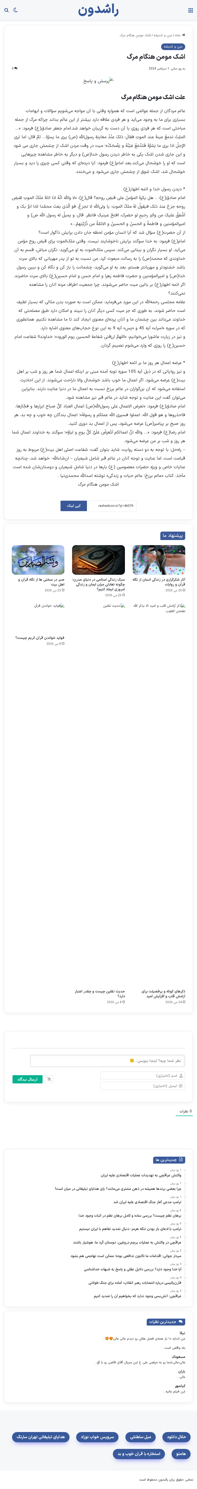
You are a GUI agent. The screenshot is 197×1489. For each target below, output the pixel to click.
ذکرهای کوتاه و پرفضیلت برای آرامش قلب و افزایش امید (163, 994)
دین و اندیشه (163, 35)
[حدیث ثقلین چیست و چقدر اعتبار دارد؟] (98, 795)
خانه (178, 35)
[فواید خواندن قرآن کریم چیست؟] (38, 618)
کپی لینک (74, 506)
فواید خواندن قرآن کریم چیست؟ (39, 638)
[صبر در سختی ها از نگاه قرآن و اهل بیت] (38, 560)
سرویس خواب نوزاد (97, 1437)
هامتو (181, 1454)
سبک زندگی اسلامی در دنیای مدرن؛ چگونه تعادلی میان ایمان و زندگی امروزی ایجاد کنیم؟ (98, 584)
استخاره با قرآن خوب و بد (138, 1454)
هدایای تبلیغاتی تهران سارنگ (41, 1437)
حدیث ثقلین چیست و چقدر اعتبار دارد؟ (100, 994)
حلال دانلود (176, 1437)
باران (181, 1371)
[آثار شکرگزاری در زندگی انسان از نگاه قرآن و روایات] (159, 560)
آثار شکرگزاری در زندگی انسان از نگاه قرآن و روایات (159, 582)
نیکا (182, 1333)
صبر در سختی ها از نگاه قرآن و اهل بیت (41, 582)
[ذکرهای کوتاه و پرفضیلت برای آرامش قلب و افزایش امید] (159, 795)
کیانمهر (180, 1386)
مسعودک (178, 1357)
